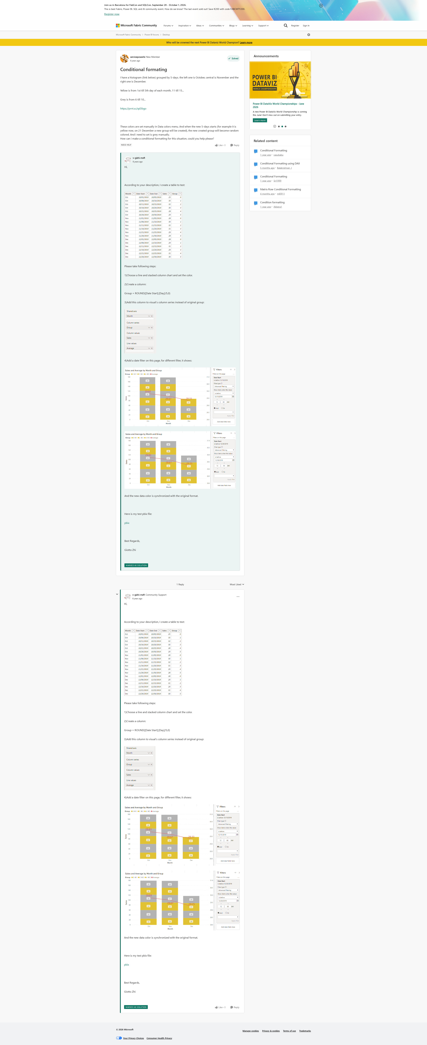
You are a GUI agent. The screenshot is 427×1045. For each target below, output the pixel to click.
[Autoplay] (274, 126)
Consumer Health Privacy (159, 1038)
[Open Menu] (308, 34)
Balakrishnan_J (284, 167)
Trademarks (305, 1030)
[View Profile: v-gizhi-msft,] (127, 159)
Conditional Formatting (273, 150)
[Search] (286, 26)
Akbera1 (278, 206)
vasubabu (278, 154)
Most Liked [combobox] (237, 584)
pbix (126, 523)
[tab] (278, 126)
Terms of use (289, 1030)
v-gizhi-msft (139, 157)
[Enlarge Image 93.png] (180, 396)
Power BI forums (152, 34)
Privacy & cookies (271, 1030)
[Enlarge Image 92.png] (140, 331)
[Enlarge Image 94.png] (180, 460)
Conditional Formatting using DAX (280, 163)
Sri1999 (277, 180)
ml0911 (281, 193)
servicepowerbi (137, 56)
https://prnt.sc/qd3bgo (133, 108)
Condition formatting (272, 202)
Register (295, 25)
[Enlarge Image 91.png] (153, 225)
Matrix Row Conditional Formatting (280, 189)
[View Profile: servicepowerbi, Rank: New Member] (124, 58)
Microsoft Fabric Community (128, 34)
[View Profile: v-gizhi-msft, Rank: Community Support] (127, 596)
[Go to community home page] (136, 25)
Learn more (246, 42)
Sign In (306, 25)
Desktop (166, 34)
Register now (111, 14)
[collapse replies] (117, 594)
